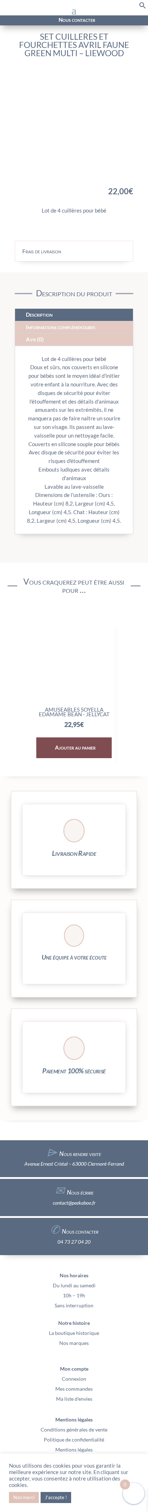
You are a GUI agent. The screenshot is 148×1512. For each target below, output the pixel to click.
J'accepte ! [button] (56, 1497)
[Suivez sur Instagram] (17, 20)
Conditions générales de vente (74, 1429)
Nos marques (74, 1343)
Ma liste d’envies (74, 1399)
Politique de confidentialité (74, 1440)
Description (39, 314)
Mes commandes (74, 1389)
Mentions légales (74, 1450)
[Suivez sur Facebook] (9, 20)
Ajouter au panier (75, 747)
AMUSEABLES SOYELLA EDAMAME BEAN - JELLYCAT (74, 712)
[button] (142, 7)
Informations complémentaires (60, 327)
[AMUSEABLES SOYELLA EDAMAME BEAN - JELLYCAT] (74, 700)
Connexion (74, 1379)
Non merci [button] (23, 1497)
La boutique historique (74, 1333)
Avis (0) (35, 339)
